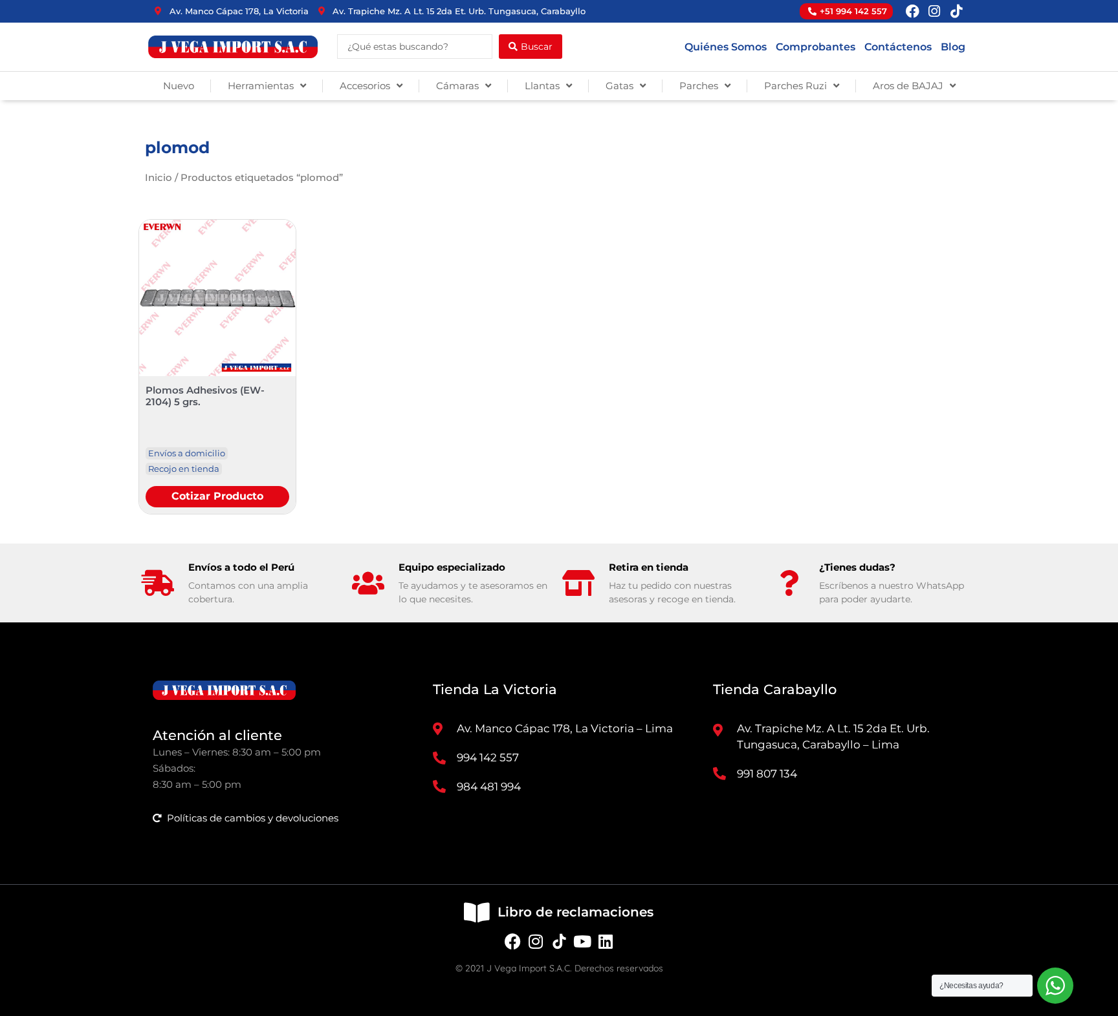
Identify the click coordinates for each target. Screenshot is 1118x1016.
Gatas (619, 85)
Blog (953, 47)
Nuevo (178, 85)
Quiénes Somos (726, 47)
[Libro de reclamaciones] (476, 912)
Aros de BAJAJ (908, 85)
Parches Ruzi (795, 85)
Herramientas (261, 85)
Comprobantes (815, 47)
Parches (698, 85)
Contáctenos (898, 47)
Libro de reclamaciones (575, 912)
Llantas (542, 85)
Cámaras (457, 85)
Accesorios (365, 85)
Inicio (158, 177)
